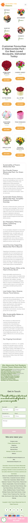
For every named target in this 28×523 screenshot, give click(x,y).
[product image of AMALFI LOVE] (6, 140)
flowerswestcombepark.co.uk (14, 461)
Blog (25, 496)
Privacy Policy (16, 482)
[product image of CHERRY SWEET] (20, 65)
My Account (8, 496)
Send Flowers (17, 488)
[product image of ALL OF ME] (20, 91)
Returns (21, 496)
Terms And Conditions (19, 484)
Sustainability (10, 484)
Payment (9, 482)
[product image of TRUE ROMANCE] (20, 115)
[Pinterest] (21, 510)
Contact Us (22, 476)
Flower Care (7, 480)
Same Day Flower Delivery (16, 486)
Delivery (23, 478)
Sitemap (14, 498)
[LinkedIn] (17, 510)
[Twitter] (10, 510)
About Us (4, 476)
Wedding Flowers (11, 490)
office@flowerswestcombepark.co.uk (16, 457)
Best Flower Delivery (16, 492)
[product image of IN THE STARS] (6, 91)
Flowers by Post (15, 494)
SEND (14, 431)
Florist (9, 494)
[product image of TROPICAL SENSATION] (20, 140)
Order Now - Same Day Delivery (16, 520)
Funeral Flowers (20, 490)
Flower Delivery (5, 486)
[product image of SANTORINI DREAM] (6, 115)
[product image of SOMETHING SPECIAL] (6, 65)
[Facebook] (6, 510)
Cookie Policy (6, 478)
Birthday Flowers (6, 492)
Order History (15, 496)
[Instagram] (14, 510)
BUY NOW (6, 80)
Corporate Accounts (15, 478)
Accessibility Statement (13, 476)
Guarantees (13, 480)
